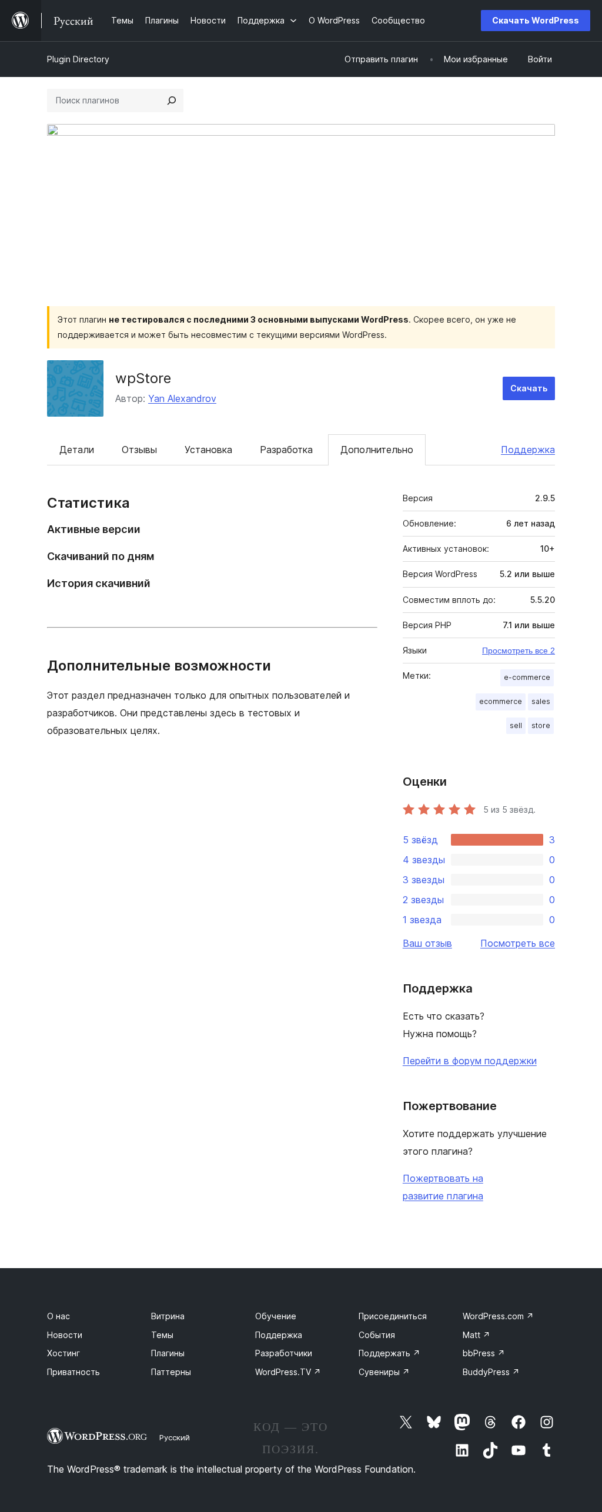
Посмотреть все (517, 943)
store (540, 725)
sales (540, 701)
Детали (76, 449)
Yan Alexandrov (182, 398)
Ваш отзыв (427, 943)
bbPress (484, 1353)
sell (516, 725)
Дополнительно (376, 449)
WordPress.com (498, 1316)
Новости (64, 1335)
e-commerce (527, 677)
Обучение (275, 1316)
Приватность (73, 1372)
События (377, 1335)
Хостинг (63, 1353)
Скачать (528, 388)
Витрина (168, 1316)
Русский (174, 1437)
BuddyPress (491, 1372)
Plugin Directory (78, 59)
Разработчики (283, 1353)
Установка (208, 449)
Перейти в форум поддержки (470, 1061)
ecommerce (500, 701)
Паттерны (171, 1372)
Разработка (286, 449)
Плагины (168, 1353)
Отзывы (139, 449)
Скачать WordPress (535, 20)
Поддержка (528, 449)
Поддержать (389, 1353)
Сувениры (384, 1372)
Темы (162, 1335)
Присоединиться (393, 1316)
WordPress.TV (288, 1372)
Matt (476, 1335)
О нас (58, 1316)
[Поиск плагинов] (171, 100)
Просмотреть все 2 (518, 650)
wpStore (143, 378)
